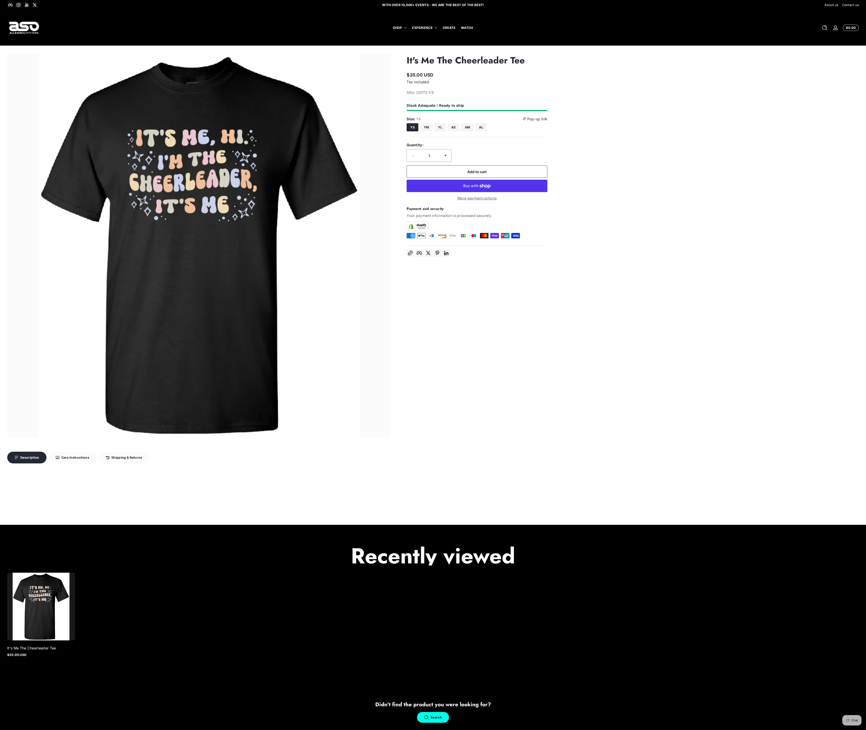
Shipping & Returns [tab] (126, 457)
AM (467, 127)
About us (831, 5)
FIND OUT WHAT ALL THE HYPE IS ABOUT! (433, 5)
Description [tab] (29, 457)
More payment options (477, 198)
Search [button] (436, 717)
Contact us (850, 5)
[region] (433, 5)
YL (440, 127)
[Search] (824, 27)
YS (412, 127)
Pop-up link (536, 119)
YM (426, 127)
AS (453, 127)
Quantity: (415, 145)
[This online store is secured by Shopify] (477, 226)
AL (481, 127)
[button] (824, 28)
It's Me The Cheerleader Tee (31, 648)
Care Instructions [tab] (75, 457)
